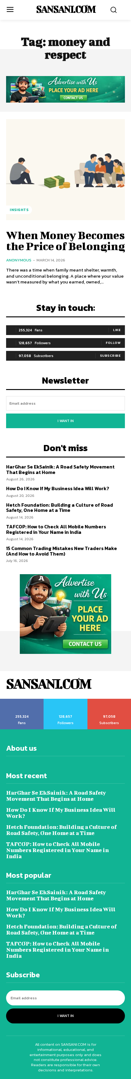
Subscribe (110, 355)
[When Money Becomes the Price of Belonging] (65, 170)
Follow (113, 342)
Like (117, 329)
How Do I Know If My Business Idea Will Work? (57, 488)
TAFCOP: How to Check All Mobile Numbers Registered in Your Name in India (56, 529)
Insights (19, 210)
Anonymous (18, 260)
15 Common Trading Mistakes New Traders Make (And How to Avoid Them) (61, 551)
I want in (66, 421)
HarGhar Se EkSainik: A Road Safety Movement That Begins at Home (60, 469)
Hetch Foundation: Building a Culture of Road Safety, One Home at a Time (59, 507)
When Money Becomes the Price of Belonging (65, 240)
